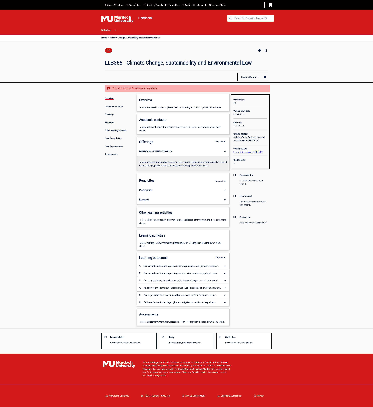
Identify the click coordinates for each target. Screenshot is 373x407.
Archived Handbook (194, 5)
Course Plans (135, 5)
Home (104, 38)
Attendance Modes (217, 5)
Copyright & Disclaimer (231, 396)
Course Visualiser (115, 5)
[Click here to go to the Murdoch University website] (117, 20)
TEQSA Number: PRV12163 (157, 396)
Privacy (260, 396)
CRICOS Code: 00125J (195, 396)
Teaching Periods (155, 5)
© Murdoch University (119, 396)
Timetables (174, 5)
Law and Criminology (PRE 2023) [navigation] (248, 152)
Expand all (220, 141)
